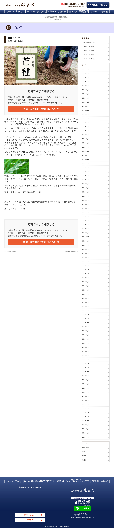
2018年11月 (85, 416)
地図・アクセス (72, 12)
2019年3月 (85, 400)
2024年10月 (85, 159)
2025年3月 (85, 139)
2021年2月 (85, 306)
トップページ (10, 12)
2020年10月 (85, 322)
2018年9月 (85, 425)
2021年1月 (85, 310)
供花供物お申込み (51, 11)
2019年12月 (85, 363)
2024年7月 (85, 171)
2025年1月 (85, 147)
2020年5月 (85, 343)
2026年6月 (85, 77)
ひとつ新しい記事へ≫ (71, 251)
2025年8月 (85, 118)
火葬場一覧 (104, 12)
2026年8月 (85, 69)
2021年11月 (85, 273)
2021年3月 (85, 302)
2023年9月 (85, 200)
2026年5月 (85, 81)
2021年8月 (85, 282)
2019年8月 (85, 380)
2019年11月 (85, 367)
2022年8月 (85, 245)
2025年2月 (85, 143)
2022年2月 (85, 261)
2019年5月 (85, 392)
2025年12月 (85, 102)
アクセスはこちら (30, 515)
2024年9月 (85, 163)
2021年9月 (85, 278)
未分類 (84, 460)
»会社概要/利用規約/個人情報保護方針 (82, 517)
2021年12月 (85, 269)
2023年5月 (85, 216)
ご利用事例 (93, 12)
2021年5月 (85, 294)
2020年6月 (85, 339)
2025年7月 (85, 122)
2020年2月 (85, 355)
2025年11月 (85, 106)
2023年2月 (85, 228)
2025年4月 (85, 135)
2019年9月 (85, 376)
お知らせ (85, 451)
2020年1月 (85, 359)
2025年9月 (85, 114)
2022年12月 (85, 237)
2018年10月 (85, 420)
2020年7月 (85, 335)
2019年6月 (85, 388)
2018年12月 (85, 412)
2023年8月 (85, 204)
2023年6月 (85, 212)
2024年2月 (85, 192)
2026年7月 (85, 73)
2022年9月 (85, 241)
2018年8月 (85, 429)
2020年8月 (85, 331)
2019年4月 (85, 396)
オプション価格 (30, 12)
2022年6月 (85, 253)
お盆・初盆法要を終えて (89, 42)
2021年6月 (85, 290)
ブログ (84, 456)
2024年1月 (85, 196)
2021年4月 (85, 298)
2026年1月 (85, 98)
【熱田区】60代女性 (88, 46)
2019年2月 (85, 404)
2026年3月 (85, 90)
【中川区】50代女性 (88, 59)
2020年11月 (85, 318)
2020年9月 (85, 327)
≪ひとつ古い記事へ (10, 251)
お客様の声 (85, 447)
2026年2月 (85, 94)
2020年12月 (85, 314)
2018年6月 (85, 437)
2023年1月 (85, 233)
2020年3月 (85, 351)
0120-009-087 (73, 4)
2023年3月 (85, 224)
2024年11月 (85, 155)
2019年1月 (85, 408)
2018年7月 (85, 433)
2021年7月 (85, 286)
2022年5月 (85, 257)
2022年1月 (85, 265)
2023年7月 (85, 208)
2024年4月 (85, 184)
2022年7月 (85, 249)
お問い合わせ (99, 4)
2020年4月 (85, 347)
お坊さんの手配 (41, 12)
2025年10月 (85, 110)
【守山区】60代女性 (88, 55)
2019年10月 (85, 371)
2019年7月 (85, 384)
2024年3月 (85, 188)
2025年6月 (85, 126)
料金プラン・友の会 (20, 11)
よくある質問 (62, 12)
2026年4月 (85, 86)
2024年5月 (85, 179)
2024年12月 (85, 151)
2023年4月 (85, 220)
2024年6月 (85, 175)
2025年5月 (85, 130)
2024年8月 (85, 167)
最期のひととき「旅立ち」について (83, 11)
